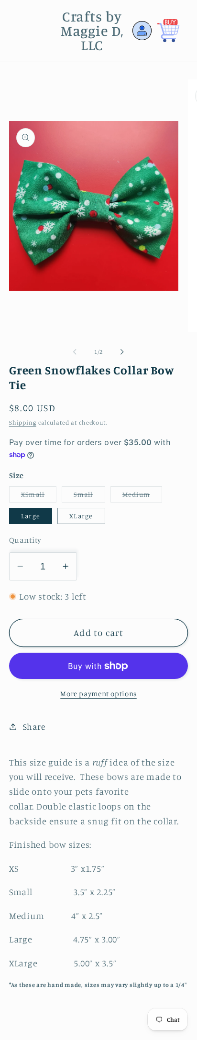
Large (30, 516)
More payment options (98, 693)
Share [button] (34, 727)
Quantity (25, 540)
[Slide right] (122, 351)
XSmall (39, 496)
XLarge (81, 516)
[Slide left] (75, 351)
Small (89, 496)
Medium (142, 496)
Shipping (22, 422)
